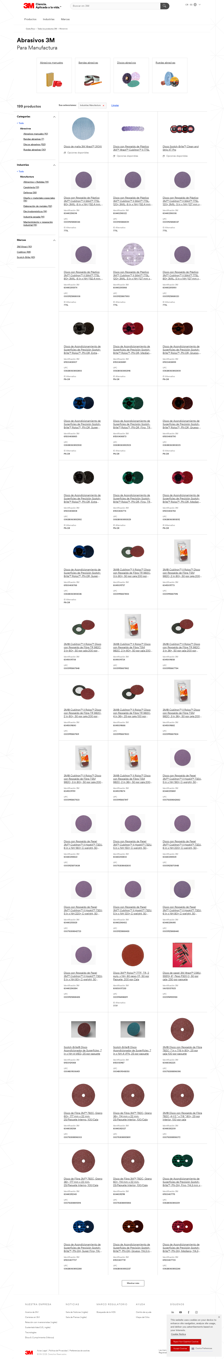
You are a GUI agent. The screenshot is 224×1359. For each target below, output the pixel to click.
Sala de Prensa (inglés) (76, 1317)
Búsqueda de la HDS (106, 1312)
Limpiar (115, 105)
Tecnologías (30, 1332)
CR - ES (189, 5)
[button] (202, 1348)
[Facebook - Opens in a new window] (188, 1312)
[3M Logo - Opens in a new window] (42, 5)
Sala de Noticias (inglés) (77, 1312)
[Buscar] (164, 6)
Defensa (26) (30, 193)
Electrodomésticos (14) (35, 211)
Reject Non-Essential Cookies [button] (185, 1342)
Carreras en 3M (32, 1317)
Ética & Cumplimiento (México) (39, 1338)
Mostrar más (133, 1283)
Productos (30, 19)
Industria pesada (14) (33, 217)
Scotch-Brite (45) (26, 257)
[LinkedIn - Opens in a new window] (172, 1312)
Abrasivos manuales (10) (35, 134)
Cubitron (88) (24, 252)
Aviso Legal (42, 1351)
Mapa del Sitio (142, 1317)
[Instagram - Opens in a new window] (196, 1312)
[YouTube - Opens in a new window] (180, 1312)
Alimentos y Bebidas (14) (36, 182)
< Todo (20, 123)
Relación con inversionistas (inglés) (41, 1322)
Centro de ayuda (143, 1312)
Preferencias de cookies (80, 1351)
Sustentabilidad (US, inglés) (38, 1327)
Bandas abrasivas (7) (33, 139)
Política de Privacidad (58, 1351)
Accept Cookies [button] (180, 1349)
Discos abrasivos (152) (34, 144)
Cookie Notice (178, 1334)
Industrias (48, 19)
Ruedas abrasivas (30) (34, 150)
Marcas (65, 19)
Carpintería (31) (31, 187)
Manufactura (90, 105)
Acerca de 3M (31, 1312)
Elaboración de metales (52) (37, 206)
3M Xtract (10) (24, 247)
